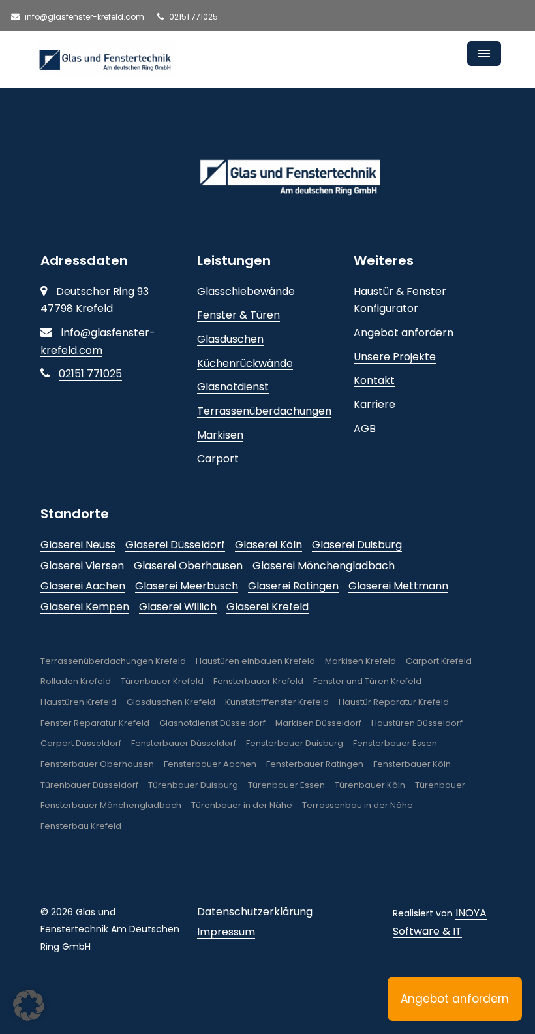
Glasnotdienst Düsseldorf (212, 723)
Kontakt (374, 380)
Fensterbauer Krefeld (258, 681)
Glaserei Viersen (82, 565)
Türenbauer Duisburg (193, 785)
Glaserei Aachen (82, 585)
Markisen (220, 435)
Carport (218, 458)
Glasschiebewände (246, 291)
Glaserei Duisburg (357, 544)
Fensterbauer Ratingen (314, 764)
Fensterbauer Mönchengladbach (110, 805)
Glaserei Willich (178, 606)
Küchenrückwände (245, 363)
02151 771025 (192, 16)
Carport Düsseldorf (80, 743)
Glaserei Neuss (77, 544)
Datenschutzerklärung (255, 911)
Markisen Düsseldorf (318, 723)
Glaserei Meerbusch (186, 585)
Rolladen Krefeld (75, 681)
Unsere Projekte (395, 356)
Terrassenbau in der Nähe (357, 805)
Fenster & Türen (238, 314)
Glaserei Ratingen (293, 585)
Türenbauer (440, 785)
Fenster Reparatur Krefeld (94, 723)
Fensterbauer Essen (395, 743)
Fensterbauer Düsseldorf (183, 743)
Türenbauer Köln (370, 785)
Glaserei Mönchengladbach (323, 565)
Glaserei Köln (268, 544)
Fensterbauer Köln (412, 764)
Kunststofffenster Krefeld (277, 702)
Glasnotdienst (233, 386)
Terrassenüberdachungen (264, 410)
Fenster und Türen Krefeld (367, 681)
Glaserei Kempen (84, 606)
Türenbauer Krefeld (162, 681)
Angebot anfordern (403, 332)
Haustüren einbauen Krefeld (255, 661)
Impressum (226, 931)
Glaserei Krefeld (267, 606)
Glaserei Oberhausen (188, 565)
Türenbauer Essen (286, 785)
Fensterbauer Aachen (210, 764)
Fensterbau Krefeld (80, 826)
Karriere (374, 404)
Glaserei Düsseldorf (175, 544)
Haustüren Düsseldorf (417, 723)
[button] (28, 1005)
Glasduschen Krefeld (171, 702)
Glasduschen (230, 339)
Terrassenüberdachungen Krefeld (113, 661)
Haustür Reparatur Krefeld (394, 702)
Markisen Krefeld (360, 661)
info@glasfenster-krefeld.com (83, 16)
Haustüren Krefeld (78, 702)
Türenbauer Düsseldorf (89, 785)
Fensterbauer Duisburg (294, 743)
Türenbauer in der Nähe (241, 805)
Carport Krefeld (439, 661)
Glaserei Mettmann (398, 585)
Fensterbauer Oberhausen (97, 764)
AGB (365, 428)
